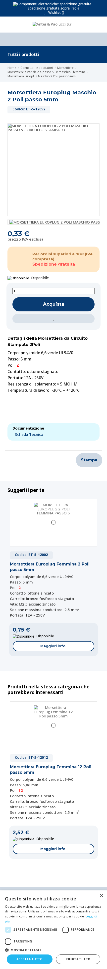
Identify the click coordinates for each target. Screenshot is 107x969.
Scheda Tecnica (29, 434)
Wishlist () (55, 12)
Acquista (53, 304)
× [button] (101, 896)
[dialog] (53, 929)
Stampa (89, 460)
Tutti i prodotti (23, 54)
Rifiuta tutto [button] (78, 959)
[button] (53, 949)
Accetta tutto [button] (29, 959)
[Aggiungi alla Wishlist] (53, 318)
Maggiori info (52, 646)
